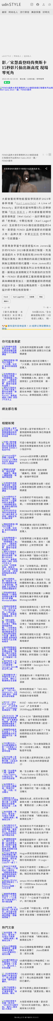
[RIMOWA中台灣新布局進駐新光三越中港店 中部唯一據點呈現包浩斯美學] (10, 514)
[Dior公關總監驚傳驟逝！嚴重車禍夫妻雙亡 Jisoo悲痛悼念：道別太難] (10, 950)
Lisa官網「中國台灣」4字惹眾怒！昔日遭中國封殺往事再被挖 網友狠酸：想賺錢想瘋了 (35, 911)
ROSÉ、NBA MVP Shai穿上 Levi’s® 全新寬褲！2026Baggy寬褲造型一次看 (34, 706)
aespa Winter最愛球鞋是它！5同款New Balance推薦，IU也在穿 (33, 884)
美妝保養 (36, 12)
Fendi (6, 297)
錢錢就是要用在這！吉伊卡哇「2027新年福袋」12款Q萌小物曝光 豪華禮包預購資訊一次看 (35, 611)
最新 (4, 12)
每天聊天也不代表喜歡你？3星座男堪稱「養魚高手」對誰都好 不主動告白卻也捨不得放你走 (35, 830)
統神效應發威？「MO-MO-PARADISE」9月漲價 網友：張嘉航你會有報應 (34, 692)
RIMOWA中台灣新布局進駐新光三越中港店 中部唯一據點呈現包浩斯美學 (35, 514)
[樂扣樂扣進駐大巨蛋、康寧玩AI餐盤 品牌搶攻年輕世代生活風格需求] (10, 638)
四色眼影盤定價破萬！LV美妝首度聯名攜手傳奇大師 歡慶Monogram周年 (35, 596)
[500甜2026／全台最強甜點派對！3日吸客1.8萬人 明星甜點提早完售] (10, 747)
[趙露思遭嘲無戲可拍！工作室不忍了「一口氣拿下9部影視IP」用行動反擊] (10, 898)
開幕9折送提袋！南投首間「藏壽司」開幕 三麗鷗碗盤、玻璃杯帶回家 (34, 473)
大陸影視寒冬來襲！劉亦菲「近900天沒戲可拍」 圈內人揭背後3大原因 (35, 1005)
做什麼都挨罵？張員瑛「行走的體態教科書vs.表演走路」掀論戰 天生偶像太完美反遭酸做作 (35, 584)
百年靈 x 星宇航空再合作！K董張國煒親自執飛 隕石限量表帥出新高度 (35, 432)
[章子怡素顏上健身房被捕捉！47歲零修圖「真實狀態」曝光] (10, 991)
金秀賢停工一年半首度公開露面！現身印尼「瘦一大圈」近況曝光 (35, 788)
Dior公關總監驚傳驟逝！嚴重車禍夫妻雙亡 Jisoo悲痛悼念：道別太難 (35, 950)
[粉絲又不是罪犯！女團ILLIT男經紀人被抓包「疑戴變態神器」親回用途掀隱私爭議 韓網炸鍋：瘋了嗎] (10, 870)
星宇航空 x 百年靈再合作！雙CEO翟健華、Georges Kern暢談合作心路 (35, 665)
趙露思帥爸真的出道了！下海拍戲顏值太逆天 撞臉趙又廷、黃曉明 (35, 733)
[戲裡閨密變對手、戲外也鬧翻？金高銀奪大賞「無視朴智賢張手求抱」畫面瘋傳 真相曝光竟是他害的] (10, 843)
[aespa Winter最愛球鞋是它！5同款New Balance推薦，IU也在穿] (10, 884)
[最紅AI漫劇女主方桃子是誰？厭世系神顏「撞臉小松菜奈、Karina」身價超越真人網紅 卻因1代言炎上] (10, 392)
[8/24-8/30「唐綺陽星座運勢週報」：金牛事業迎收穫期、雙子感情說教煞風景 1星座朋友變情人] (10, 720)
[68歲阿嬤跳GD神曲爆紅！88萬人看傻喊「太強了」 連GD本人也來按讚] (10, 964)
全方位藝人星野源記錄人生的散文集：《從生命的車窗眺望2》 (35, 761)
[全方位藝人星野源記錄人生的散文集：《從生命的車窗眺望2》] (10, 761)
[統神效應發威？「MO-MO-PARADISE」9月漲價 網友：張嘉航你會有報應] (10, 692)
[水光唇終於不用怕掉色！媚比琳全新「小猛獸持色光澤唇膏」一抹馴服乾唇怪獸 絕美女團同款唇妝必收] (10, 501)
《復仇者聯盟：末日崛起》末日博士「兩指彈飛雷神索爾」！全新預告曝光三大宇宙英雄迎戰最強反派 (35, 625)
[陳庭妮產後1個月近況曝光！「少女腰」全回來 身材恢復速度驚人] (10, 364)
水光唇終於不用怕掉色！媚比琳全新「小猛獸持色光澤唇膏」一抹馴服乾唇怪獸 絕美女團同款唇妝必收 (35, 502)
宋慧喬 (31, 297)
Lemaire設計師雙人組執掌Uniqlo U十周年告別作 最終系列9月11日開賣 (34, 459)
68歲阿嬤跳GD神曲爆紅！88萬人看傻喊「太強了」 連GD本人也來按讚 (35, 964)
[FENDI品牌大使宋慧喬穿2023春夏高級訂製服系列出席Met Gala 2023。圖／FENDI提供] (26, 119)
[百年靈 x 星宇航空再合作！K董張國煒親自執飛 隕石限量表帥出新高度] (10, 432)
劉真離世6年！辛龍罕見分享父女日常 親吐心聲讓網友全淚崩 (35, 678)
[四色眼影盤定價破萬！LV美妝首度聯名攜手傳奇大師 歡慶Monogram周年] (10, 596)
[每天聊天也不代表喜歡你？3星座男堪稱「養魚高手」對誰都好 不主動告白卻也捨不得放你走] (10, 829)
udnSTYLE (6, 56)
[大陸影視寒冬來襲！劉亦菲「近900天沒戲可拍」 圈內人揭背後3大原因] (10, 1005)
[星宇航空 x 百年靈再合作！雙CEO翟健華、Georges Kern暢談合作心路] (10, 665)
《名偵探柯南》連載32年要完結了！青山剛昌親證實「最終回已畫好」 (35, 977)
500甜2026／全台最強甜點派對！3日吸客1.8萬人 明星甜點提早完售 (35, 747)
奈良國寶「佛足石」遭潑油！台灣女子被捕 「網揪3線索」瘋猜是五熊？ (35, 815)
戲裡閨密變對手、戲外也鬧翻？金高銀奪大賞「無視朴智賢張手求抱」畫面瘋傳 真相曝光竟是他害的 (35, 844)
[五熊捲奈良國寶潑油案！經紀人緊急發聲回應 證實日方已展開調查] (10, 351)
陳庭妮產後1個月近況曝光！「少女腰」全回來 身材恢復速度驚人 (35, 364)
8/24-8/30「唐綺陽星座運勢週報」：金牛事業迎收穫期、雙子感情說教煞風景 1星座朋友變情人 (35, 721)
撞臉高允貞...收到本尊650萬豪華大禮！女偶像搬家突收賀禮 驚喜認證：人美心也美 (35, 802)
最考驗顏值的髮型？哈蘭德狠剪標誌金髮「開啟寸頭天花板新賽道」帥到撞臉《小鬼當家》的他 (35, 652)
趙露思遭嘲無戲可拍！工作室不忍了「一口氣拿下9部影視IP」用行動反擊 (35, 898)
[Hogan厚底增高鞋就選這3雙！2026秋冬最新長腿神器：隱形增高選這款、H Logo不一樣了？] (10, 857)
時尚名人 (13, 12)
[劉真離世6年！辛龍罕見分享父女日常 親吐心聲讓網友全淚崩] (10, 679)
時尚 (41, 297)
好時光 (46, 12)
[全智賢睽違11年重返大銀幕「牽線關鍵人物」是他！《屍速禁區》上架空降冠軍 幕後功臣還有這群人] (10, 378)
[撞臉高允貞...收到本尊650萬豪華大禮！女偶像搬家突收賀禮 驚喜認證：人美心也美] (10, 802)
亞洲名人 (27, 56)
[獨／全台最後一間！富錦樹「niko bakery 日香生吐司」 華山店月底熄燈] (10, 775)
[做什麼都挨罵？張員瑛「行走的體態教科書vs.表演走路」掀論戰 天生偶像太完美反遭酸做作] (10, 583)
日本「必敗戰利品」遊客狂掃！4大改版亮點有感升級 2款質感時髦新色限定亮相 (35, 569)
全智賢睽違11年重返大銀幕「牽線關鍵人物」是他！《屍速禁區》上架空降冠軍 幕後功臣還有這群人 (35, 379)
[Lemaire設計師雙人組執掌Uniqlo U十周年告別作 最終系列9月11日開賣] (10, 460)
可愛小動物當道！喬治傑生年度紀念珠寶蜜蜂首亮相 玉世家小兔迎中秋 (35, 446)
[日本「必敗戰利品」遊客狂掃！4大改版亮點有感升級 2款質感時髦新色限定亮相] (10, 569)
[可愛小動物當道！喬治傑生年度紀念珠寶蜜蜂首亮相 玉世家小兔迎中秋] (10, 446)
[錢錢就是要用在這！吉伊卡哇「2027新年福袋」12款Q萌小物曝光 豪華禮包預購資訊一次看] (10, 610)
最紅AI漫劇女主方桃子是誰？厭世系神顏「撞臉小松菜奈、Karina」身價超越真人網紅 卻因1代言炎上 (35, 393)
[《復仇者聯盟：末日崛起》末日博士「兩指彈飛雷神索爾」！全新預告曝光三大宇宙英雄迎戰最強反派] (10, 624)
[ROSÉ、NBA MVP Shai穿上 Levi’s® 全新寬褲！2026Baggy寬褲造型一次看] (10, 706)
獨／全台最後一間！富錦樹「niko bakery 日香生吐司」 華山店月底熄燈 (35, 774)
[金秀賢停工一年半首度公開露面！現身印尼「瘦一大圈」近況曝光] (10, 788)
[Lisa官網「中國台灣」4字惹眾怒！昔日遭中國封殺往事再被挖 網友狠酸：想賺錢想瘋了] (10, 911)
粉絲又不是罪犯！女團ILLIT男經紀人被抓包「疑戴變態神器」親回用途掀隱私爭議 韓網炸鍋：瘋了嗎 (35, 871)
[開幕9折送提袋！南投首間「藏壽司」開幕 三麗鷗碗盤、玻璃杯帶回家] (10, 473)
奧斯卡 (6, 301)
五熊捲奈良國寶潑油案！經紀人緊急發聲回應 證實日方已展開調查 (35, 350)
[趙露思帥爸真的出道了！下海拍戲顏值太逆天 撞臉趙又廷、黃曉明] (10, 733)
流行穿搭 (24, 12)
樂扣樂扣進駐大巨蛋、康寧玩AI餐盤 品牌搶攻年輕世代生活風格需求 (35, 637)
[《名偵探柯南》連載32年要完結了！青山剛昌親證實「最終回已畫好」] (10, 978)
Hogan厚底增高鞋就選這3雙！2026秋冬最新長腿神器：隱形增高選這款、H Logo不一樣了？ (35, 858)
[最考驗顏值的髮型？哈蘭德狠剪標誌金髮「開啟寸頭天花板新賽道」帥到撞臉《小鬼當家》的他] (10, 651)
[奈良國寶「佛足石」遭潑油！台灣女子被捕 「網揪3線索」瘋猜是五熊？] (10, 816)
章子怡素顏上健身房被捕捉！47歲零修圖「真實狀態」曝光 (35, 989)
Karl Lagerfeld (18, 297)
